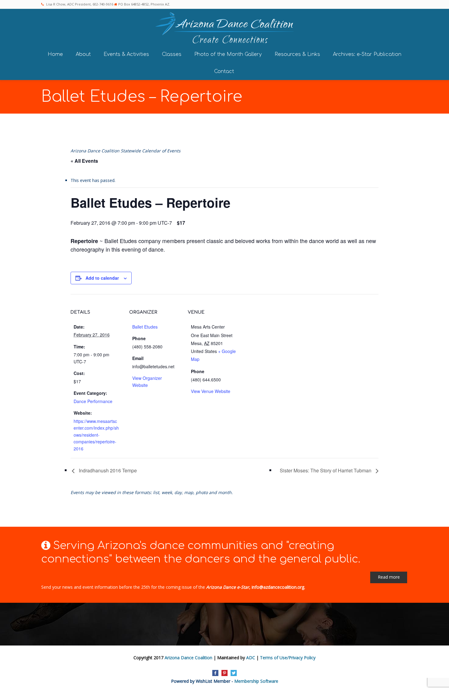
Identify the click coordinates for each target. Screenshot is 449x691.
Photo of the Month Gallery (228, 54)
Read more (389, 577)
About (83, 54)
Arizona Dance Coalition (188, 657)
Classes (171, 54)
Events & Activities (126, 54)
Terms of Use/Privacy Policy (288, 657)
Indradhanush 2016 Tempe (107, 470)
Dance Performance (93, 401)
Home (55, 54)
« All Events (84, 160)
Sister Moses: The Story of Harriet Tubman (326, 470)
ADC (250, 657)
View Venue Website (210, 391)
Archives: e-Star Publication (367, 54)
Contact (224, 71)
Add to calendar (102, 278)
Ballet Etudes (145, 327)
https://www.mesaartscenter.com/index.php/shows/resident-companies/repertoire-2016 (96, 435)
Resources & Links (297, 54)
